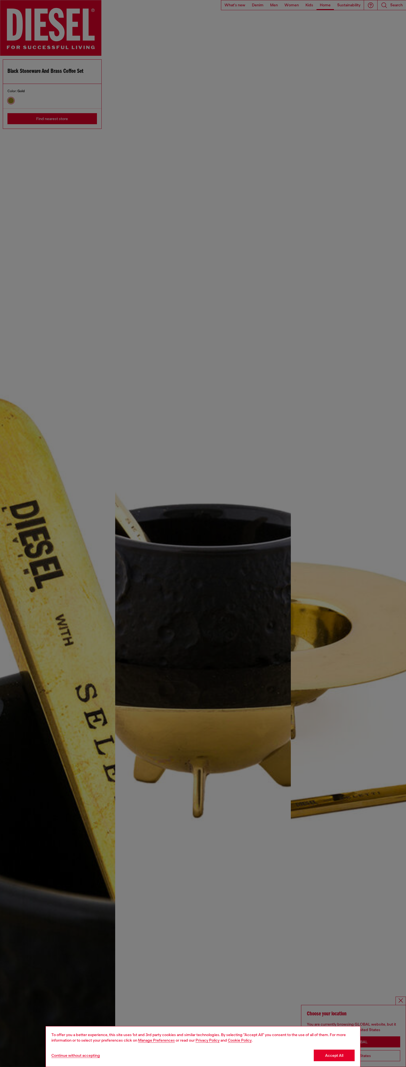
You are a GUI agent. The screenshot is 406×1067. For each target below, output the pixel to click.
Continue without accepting (75, 1055)
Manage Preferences (156, 1040)
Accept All (334, 1055)
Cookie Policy (240, 1040)
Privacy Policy (208, 1040)
